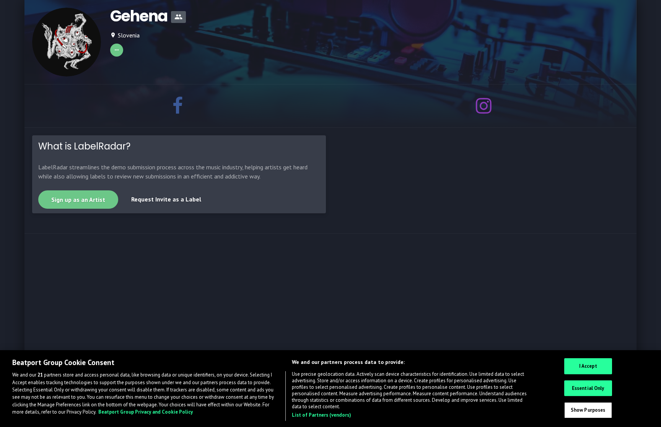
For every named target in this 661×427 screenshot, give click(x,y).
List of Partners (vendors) (321, 415)
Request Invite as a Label (166, 199)
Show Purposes (588, 410)
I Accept (588, 366)
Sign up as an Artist (78, 199)
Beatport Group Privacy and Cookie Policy (145, 412)
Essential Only (588, 388)
